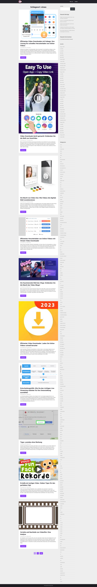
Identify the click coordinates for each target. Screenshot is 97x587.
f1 (60, 283)
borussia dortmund (63, 222)
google (61, 321)
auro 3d (61, 197)
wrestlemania (62, 562)
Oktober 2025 (62, 67)
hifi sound (61, 346)
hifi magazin (62, 344)
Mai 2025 (61, 78)
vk (60, 554)
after (61, 161)
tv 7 (60, 520)
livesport (61, 382)
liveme (61, 377)
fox (60, 300)
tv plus (61, 526)
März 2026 (62, 57)
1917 (61, 144)
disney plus (62, 262)
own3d (61, 421)
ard (60, 182)
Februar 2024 (62, 109)
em (60, 270)
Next (41, 553)
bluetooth (61, 220)
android (61, 176)
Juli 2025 (61, 74)
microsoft (62, 390)
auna (61, 195)
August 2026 (62, 46)
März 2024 (62, 107)
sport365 (61, 489)
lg (60, 371)
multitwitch (62, 407)
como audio (62, 241)
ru (60, 470)
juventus (61, 367)
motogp (61, 396)
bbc (60, 209)
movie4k (61, 400)
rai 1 (61, 447)
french (61, 308)
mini (61, 392)
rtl (60, 463)
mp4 (61, 405)
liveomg (61, 379)
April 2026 (62, 55)
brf (60, 226)
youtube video (62, 575)
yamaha (61, 568)
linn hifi (61, 375)
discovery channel (63, 256)
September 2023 (63, 120)
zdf (60, 579)
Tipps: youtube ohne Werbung (31, 442)
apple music (62, 180)
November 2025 (62, 65)
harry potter (62, 329)
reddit (61, 453)
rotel (61, 459)
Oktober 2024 (62, 92)
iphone (61, 356)
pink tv (61, 434)
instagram (62, 354)
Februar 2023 (62, 134)
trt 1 (61, 518)
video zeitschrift (63, 547)
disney (61, 258)
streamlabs (62, 503)
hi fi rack (61, 340)
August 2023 (62, 122)
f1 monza (61, 285)
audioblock (62, 193)
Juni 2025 (61, 76)
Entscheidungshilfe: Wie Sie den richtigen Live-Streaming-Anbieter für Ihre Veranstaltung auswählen (37, 390)
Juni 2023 (61, 126)
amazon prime (62, 172)
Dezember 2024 (62, 88)
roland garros (62, 457)
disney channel (62, 260)
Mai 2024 (61, 103)
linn (60, 373)
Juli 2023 (61, 124)
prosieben (62, 440)
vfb (60, 545)
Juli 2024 (61, 99)
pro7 (61, 438)
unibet (61, 541)
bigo (61, 214)
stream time (62, 499)
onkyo (61, 417)
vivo (61, 552)
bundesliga (62, 228)
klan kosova (62, 369)
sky (60, 472)
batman (61, 203)
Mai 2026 (61, 53)
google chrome (62, 323)
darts (61, 245)
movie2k (61, 398)
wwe (61, 564)
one (60, 415)
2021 (61, 155)
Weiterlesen (23, 57)
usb (60, 543)
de (60, 247)
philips (61, 428)
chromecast (62, 237)
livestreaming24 (62, 386)
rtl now (61, 468)
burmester (62, 230)
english (61, 272)
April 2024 (62, 105)
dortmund (61, 266)
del (60, 249)
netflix (61, 409)
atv (60, 186)
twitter (61, 533)
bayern (61, 207)
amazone (61, 174)
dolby (61, 264)
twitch (61, 531)
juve (61, 365)
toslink (61, 512)
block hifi (61, 218)
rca (60, 449)
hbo (60, 331)
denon (61, 251)
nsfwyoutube (62, 411)
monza (61, 394)
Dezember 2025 (62, 63)
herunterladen (62, 335)
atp (60, 184)
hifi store (61, 350)
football (61, 293)
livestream (62, 384)
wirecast (61, 556)
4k (60, 157)
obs (60, 413)
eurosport (62, 281)
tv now (61, 524)
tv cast (61, 522)
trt (60, 516)
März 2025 (62, 82)
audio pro (61, 188)
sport (61, 476)
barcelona (62, 201)
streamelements (63, 501)
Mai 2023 (61, 128)
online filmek (62, 419)
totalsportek (62, 514)
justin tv (61, 363)
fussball (61, 310)
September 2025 (63, 69)
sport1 (61, 484)
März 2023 (62, 132)
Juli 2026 (61, 48)
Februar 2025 (62, 84)
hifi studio (61, 352)
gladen (61, 319)
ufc (60, 537)
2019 (61, 153)
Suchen (61, 6)
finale (61, 289)
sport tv (61, 482)
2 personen (62, 149)
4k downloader (62, 159)
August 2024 (62, 97)
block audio (62, 216)
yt (60, 577)
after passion (62, 165)
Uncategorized (62, 539)
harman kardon (62, 327)
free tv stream (62, 306)
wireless (61, 558)
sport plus (62, 480)
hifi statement (62, 348)
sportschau (62, 493)
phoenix (61, 430)
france (61, 302)
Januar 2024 (62, 111)
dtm (61, 268)
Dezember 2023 (62, 113)
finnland (61, 291)
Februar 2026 (62, 59)
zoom (61, 581)
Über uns (71, 1)
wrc (60, 560)
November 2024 (62, 90)
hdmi (61, 333)
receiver (61, 451)
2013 (61, 151)
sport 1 (61, 478)
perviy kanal (62, 426)
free (61, 304)
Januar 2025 (62, 86)
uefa (61, 535)
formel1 (61, 298)
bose (61, 224)
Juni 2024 (61, 101)
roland (61, 455)
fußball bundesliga (63, 312)
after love (61, 163)
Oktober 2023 (62, 118)
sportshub (62, 495)
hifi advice (62, 342)
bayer (61, 205)
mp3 (61, 403)
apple (61, 178)
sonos (61, 474)
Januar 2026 (62, 61)
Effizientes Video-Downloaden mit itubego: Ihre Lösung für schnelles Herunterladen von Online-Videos (37, 43)
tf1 (60, 510)
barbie (61, 199)
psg (60, 442)
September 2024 (63, 95)
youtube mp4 (62, 573)
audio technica (62, 191)
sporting (61, 491)
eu (60, 277)
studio (61, 505)
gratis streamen (62, 325)
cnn (60, 239)
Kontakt (76, 1)
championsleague (63, 235)
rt (60, 461)
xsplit (61, 566)
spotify (61, 497)
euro (61, 279)
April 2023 (62, 130)
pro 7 (61, 436)
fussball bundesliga (63, 314)
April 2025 (62, 80)
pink (61, 432)
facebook (61, 287)
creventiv (61, 243)
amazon (61, 170)
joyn (61, 361)
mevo (61, 388)
